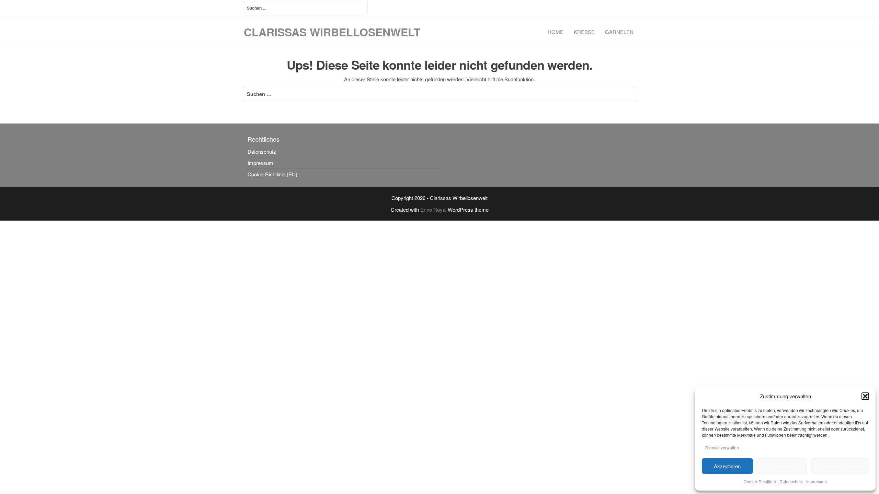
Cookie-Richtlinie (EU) (272, 174)
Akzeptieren (727, 466)
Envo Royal (433, 209)
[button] (865, 396)
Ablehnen (781, 466)
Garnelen (619, 31)
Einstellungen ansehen (839, 466)
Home (555, 31)
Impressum (816, 481)
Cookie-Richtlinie (760, 481)
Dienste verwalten (722, 447)
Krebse (584, 31)
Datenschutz (791, 481)
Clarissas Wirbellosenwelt (332, 32)
